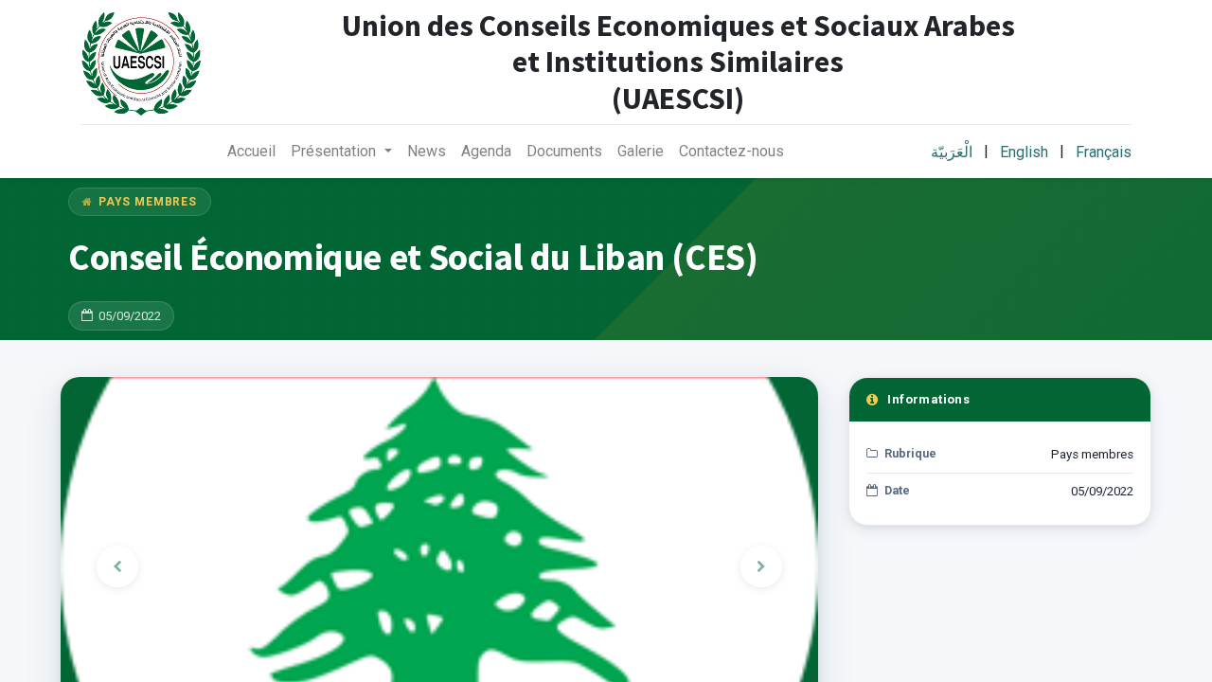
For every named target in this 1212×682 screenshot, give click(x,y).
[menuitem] (251, 151)
